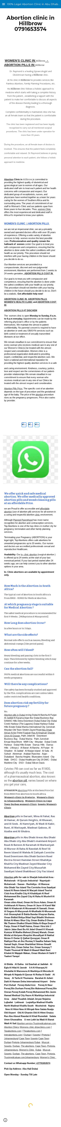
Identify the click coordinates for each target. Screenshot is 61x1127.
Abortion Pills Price (13, 388)
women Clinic (44, 209)
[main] (30, 23)
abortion (39, 394)
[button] (3, 4)
